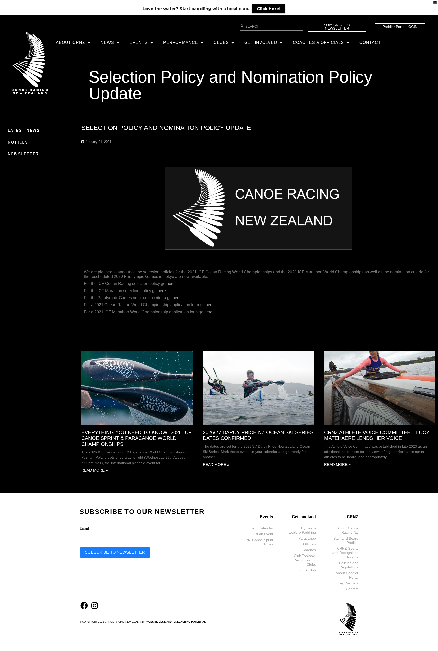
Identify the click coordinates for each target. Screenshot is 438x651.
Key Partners (348, 583)
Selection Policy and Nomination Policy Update (230, 85)
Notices (18, 142)
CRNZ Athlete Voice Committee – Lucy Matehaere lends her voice (376, 435)
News (107, 42)
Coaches (309, 550)
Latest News (24, 130)
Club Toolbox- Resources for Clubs (304, 560)
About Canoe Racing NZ (347, 530)
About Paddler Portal (347, 575)
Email (84, 528)
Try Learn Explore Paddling (302, 530)
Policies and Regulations (348, 565)
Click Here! (268, 8)
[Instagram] (94, 605)
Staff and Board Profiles (345, 540)
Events (139, 42)
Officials (309, 544)
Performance (180, 42)
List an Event (262, 534)
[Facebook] (84, 605)
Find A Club (307, 570)
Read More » (94, 470)
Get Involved (260, 42)
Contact (370, 42)
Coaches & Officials (318, 42)
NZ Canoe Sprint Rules (259, 542)
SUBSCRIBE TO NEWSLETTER (115, 552)
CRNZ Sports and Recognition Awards (345, 552)
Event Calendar (260, 528)
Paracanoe (307, 538)
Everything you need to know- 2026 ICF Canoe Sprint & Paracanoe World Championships (136, 438)
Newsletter (23, 154)
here (171, 283)
